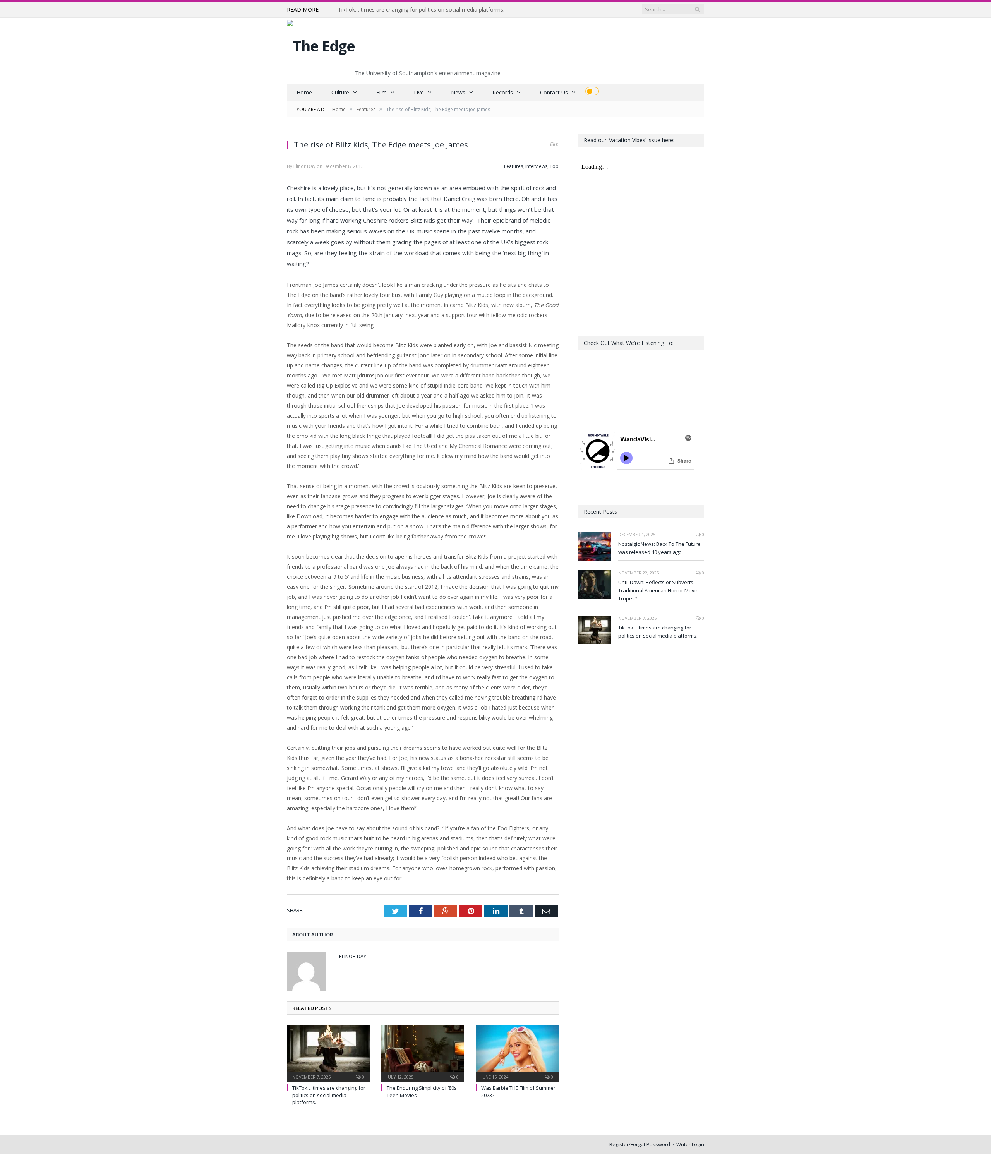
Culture (340, 92)
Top (554, 166)
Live (419, 92)
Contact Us (554, 92)
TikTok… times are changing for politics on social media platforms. (421, 9)
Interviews (536, 166)
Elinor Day (352, 956)
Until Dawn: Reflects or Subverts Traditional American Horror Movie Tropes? (658, 590)
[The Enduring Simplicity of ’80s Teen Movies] (422, 1052)
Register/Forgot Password (639, 1144)
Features (513, 166)
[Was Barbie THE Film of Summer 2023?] (517, 1052)
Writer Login (690, 1144)
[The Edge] (321, 44)
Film (381, 92)
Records (502, 92)
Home (304, 92)
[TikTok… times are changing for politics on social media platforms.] (328, 1052)
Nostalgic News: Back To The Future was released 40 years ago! (659, 548)
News (458, 92)
